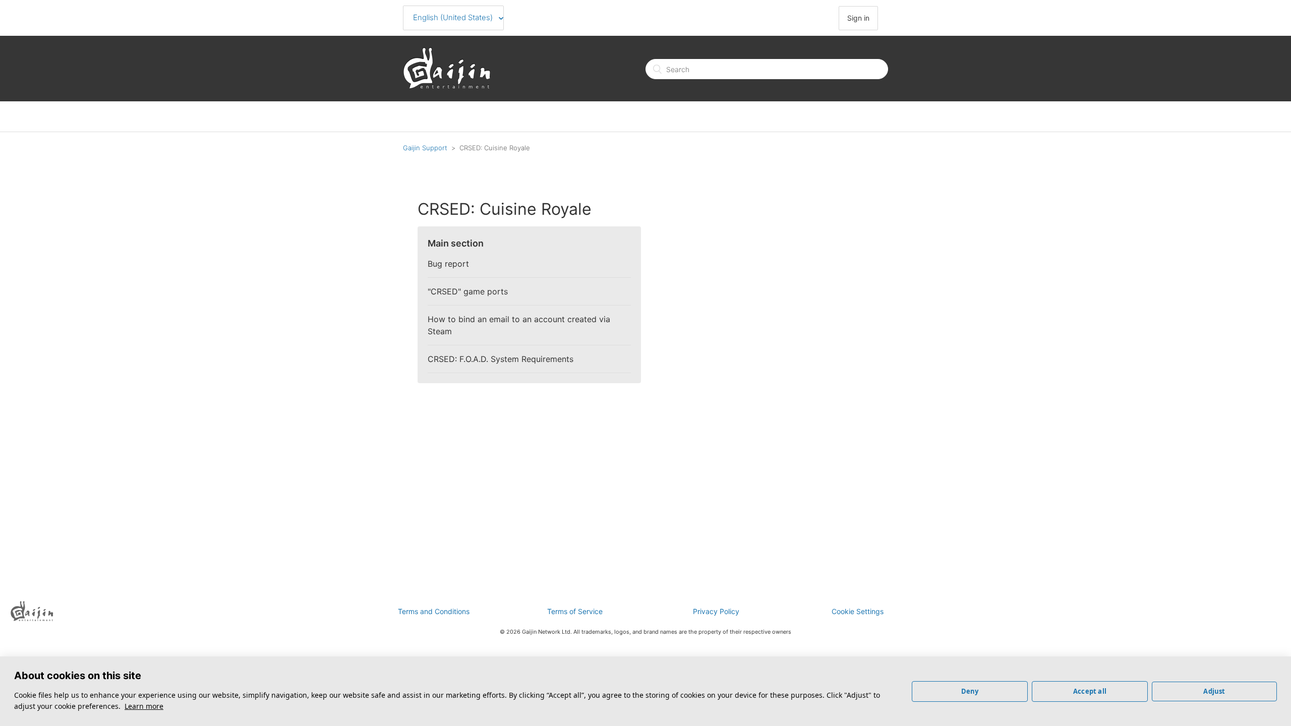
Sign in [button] (858, 18)
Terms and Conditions (434, 611)
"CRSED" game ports (468, 291)
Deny (970, 691)
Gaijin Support (425, 148)
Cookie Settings (858, 611)
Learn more (144, 706)
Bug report (448, 264)
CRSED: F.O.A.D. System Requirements (500, 359)
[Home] (447, 86)
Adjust (1214, 691)
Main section (456, 243)
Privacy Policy (716, 611)
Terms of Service (575, 611)
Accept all (1089, 691)
